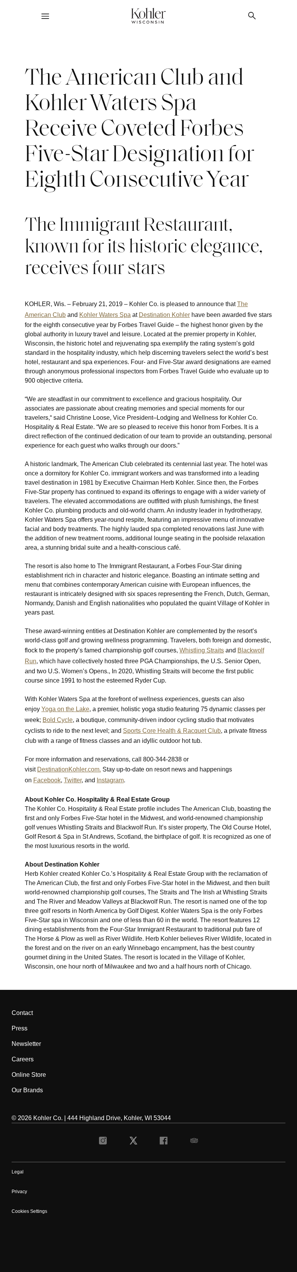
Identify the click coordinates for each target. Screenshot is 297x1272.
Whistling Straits (201, 650)
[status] (148, 515)
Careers (23, 1059)
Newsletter (26, 1043)
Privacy (19, 1191)
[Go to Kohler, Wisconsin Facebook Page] (163, 1142)
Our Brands (27, 1090)
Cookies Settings (29, 1211)
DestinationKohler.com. (69, 769)
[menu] (45, 17)
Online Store (29, 1074)
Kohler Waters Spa (105, 315)
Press (19, 1028)
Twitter (73, 780)
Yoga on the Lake (65, 709)
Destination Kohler (164, 315)
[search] (252, 17)
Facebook (47, 780)
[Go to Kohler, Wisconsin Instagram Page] (103, 1142)
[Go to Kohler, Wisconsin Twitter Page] (133, 1142)
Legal (18, 1172)
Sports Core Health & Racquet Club (172, 730)
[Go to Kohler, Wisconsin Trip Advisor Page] (194, 1142)
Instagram (110, 780)
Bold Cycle (58, 720)
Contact (22, 1013)
